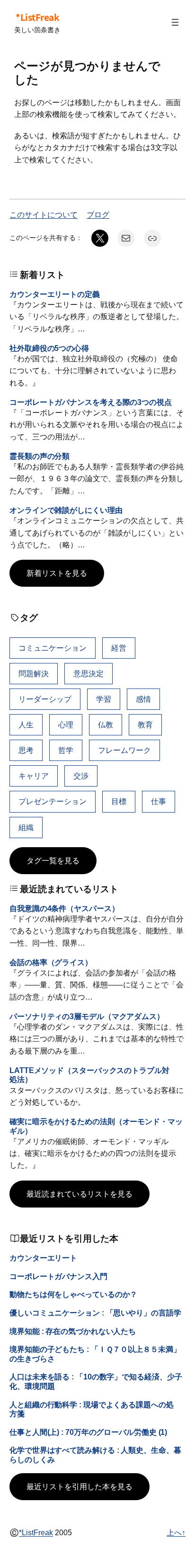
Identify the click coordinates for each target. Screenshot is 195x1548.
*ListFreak (37, 17)
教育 (145, 724)
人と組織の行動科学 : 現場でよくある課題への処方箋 (91, 1409)
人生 (26, 724)
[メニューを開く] (175, 22)
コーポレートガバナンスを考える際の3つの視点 (90, 402)
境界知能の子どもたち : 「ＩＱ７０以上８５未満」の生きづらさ (95, 1353)
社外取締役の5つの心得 (49, 348)
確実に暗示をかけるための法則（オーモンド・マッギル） (96, 1126)
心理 (65, 724)
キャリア (33, 775)
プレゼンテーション (52, 801)
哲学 (65, 750)
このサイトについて (43, 214)
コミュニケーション (52, 648)
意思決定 (88, 673)
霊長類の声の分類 (39, 456)
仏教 (105, 724)
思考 (26, 750)
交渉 (81, 775)
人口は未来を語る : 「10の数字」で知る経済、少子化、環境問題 (95, 1381)
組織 (26, 827)
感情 (143, 699)
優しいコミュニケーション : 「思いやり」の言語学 (95, 1312)
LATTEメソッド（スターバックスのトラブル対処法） (89, 1074)
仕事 (158, 801)
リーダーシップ (44, 699)
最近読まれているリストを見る (80, 1194)
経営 (118, 648)
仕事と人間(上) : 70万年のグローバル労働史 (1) (88, 1432)
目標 (118, 801)
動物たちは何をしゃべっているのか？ (73, 1294)
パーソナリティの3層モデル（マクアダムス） (86, 1016)
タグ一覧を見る (53, 860)
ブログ (98, 214)
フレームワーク (124, 750)
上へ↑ (176, 1532)
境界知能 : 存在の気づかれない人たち (72, 1331)
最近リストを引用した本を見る (80, 1486)
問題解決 (33, 673)
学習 (103, 699)
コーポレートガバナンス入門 (58, 1276)
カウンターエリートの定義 (54, 294)
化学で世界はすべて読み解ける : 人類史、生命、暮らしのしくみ (95, 1454)
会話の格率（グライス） (50, 962)
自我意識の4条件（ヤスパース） (64, 908)
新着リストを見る (57, 573)
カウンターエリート (43, 1257)
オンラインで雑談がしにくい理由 (66, 510)
